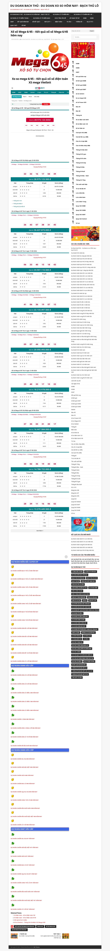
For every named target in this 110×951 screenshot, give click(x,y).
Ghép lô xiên (75, 632)
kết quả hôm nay (81, 76)
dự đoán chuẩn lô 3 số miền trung (80, 333)
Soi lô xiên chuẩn (89, 661)
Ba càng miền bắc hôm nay (79, 575)
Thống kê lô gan (81, 154)
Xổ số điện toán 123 (82, 124)
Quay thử (13, 25)
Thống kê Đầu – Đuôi (82, 176)
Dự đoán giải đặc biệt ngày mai (81, 607)
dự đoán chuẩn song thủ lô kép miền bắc (82, 313)
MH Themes (37, 947)
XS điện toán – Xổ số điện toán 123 (24, 915)
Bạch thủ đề (75, 581)
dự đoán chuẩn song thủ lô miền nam (81, 378)
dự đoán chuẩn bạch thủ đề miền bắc (81, 259)
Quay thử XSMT (81, 214)
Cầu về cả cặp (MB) (81, 141)
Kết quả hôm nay (23, 22)
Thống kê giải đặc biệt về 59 (80, 674)
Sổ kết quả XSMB (81, 81)
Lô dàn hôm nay (76, 636)
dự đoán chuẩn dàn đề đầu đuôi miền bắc (83, 284)
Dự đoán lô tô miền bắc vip (83, 14)
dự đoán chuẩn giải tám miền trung (81, 331)
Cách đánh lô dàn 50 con (79, 587)
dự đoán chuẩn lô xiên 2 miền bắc (80, 302)
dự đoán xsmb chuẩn (78, 619)
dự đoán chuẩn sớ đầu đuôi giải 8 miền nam (83, 367)
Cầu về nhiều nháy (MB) (83, 145)
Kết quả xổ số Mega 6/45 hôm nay (24, 926)
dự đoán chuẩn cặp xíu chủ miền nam (81, 356)
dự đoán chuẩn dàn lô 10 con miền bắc (82, 287)
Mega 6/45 (40, 926)
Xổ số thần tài (80, 128)
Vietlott (47, 22)
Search (92, 31)
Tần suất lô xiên (77, 677)
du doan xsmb (93, 587)
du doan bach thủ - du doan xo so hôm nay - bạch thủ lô (35, 39)
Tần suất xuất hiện (81, 184)
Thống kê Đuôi (80, 171)
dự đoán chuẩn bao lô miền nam (80, 353)
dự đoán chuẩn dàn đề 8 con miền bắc (82, 279)
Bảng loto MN (75, 496)
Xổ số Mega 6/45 (50, 926)
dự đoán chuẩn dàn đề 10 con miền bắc (82, 282)
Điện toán (58, 22)
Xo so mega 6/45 (81, 98)
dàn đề (85, 600)
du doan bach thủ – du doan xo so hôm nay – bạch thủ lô (29, 14)
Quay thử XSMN (81, 210)
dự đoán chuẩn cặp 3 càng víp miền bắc (82, 270)
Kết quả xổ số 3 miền (20, 920)
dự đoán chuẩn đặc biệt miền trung (81, 328)
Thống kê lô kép (81, 163)
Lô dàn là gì (87, 636)
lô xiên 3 (86, 639)
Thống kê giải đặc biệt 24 (79, 668)
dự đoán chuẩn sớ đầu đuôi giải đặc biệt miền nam (84, 371)
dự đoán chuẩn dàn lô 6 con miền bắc (81, 299)
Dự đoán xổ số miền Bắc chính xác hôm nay (84, 629)
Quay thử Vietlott (81, 219)
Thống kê (79, 22)
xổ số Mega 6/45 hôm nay (19, 929)
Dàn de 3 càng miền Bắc (79, 597)
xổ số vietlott (80, 94)
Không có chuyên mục (88, 632)
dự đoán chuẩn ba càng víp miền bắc (81, 256)
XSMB (84, 18)
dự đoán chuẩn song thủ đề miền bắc (81, 310)
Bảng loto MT (75, 493)
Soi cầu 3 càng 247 (77, 642)
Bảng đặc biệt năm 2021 (88, 581)
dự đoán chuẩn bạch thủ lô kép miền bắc (82, 261)
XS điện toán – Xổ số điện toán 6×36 (25, 917)
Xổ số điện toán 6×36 (77, 438)
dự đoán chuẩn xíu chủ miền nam (80, 375)
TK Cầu (69, 22)
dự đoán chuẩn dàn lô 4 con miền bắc (81, 290)
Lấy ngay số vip (74, 18)
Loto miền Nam (80, 197)
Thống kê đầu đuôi (81, 150)
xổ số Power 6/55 (81, 102)
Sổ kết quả (36, 22)
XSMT (12, 22)
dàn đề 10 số (92, 600)
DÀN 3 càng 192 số (77, 591)
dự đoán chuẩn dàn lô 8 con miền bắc (81, 296)
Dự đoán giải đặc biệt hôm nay (81, 603)
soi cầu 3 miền (76, 652)
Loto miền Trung (81, 201)
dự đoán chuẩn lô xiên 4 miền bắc (80, 308)
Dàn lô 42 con (76, 600)
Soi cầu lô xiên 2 (77, 661)
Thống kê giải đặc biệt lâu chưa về (82, 671)
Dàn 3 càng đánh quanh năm (80, 594)
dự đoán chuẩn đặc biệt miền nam (80, 358)
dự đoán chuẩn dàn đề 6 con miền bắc (82, 276)
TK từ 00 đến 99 (80, 188)
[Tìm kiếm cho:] (85, 37)
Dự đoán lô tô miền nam (41, 18)
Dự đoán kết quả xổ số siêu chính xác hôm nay (86, 610)
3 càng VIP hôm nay (90, 571)
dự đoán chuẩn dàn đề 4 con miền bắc (82, 273)
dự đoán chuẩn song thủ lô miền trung (82, 344)
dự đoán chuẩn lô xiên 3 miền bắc (80, 305)
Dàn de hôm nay (92, 597)
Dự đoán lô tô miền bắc (61, 14)
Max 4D (78, 111)
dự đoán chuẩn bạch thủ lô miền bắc (81, 264)
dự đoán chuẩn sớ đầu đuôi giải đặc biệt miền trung (84, 340)
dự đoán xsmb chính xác (79, 623)
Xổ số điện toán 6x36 (82, 119)
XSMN (92, 18)
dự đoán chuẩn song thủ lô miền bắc (81, 316)
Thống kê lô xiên (81, 158)
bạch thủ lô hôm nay (78, 578)
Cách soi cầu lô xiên (78, 584)
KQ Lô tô (90, 22)
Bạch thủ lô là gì (92, 578)
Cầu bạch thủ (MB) (81, 132)
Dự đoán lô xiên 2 (77, 613)
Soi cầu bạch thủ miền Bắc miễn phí (82, 655)
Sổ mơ (24, 25)
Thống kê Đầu (80, 167)
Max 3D (78, 107)
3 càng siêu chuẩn (77, 571)
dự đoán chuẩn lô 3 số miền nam (80, 364)
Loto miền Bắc (80, 193)
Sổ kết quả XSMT (81, 89)
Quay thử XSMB (80, 206)
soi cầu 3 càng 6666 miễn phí (80, 645)
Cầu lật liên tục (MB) (82, 137)
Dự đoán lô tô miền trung (19, 18)
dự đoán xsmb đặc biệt (78, 626)
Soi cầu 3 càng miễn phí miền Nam (81, 648)
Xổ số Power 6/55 (76, 418)
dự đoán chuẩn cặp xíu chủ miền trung (82, 325)
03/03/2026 (16, 39)
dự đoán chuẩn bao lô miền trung (80, 322)
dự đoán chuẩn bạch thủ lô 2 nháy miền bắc (83, 267)
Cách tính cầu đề (60, 18)
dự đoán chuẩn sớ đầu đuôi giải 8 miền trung (83, 336)
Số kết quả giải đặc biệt (79, 664)
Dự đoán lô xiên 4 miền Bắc (80, 616)
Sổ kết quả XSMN (81, 85)
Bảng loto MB (75, 490)
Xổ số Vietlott (75, 424)
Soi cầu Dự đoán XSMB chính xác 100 (82, 658)
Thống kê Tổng (80, 180)
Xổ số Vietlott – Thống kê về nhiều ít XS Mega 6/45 (29, 922)
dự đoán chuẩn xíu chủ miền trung (80, 347)
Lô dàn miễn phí (76, 639)
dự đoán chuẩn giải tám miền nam (80, 361)
